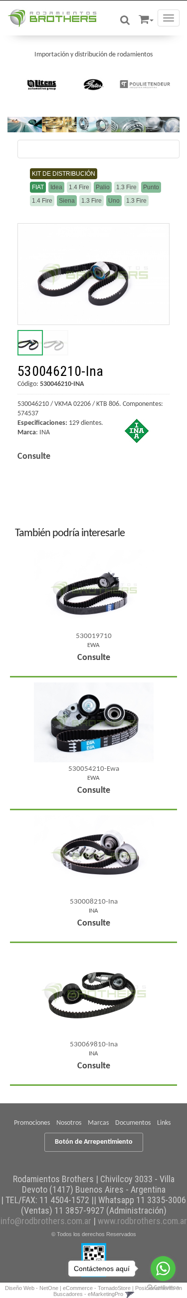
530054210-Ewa (93, 769)
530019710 (94, 636)
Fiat (38, 187)
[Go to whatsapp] (163, 1268)
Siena (67, 200)
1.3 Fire (126, 187)
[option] (42, 84)
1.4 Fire (79, 187)
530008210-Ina (94, 902)
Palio (103, 187)
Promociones (32, 1123)
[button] (146, 17)
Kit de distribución (63, 173)
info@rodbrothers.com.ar (45, 1221)
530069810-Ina (94, 1044)
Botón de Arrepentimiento (94, 1142)
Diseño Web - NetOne (31, 1288)
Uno (114, 200)
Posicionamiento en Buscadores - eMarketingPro (118, 1291)
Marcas (98, 1123)
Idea (56, 187)
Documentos (133, 1123)
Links (164, 1123)
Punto (151, 187)
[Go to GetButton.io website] (163, 1288)
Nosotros (68, 1123)
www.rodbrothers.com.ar (142, 1221)
